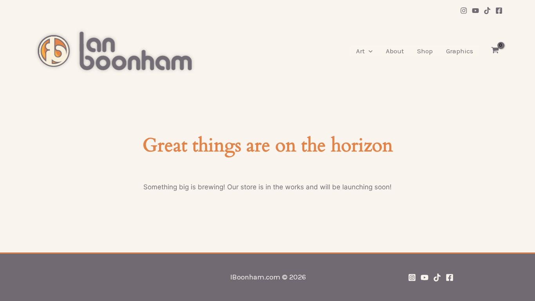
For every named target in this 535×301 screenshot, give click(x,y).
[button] (368, 51)
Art (360, 51)
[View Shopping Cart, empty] (495, 51)
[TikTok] (487, 10)
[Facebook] (498, 10)
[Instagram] (463, 10)
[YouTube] (475, 10)
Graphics (459, 51)
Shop (425, 51)
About (395, 51)
